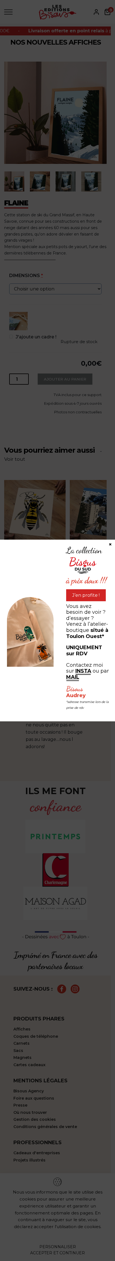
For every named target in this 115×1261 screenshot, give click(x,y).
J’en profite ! (86, 595)
